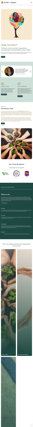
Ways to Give (4, 94)
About (3, 123)
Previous (2, 71)
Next (30, 71)
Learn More (20, 96)
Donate (3, 56)
